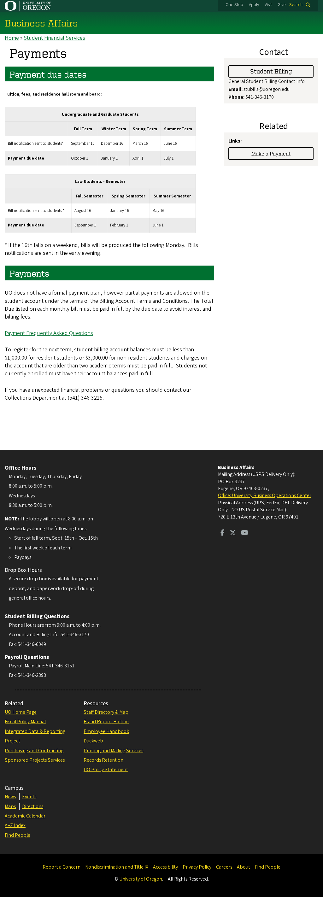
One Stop (234, 5)
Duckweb (93, 740)
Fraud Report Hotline (106, 721)
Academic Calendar (25, 815)
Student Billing (271, 71)
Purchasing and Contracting (34, 750)
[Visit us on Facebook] (222, 533)
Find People (17, 835)
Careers (224, 867)
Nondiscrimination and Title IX (116, 867)
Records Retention (103, 760)
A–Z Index (15, 825)
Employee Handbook (106, 731)
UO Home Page (21, 712)
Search (295, 5)
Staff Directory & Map (106, 712)
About (243, 867)
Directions (32, 806)
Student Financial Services (54, 38)
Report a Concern (61, 867)
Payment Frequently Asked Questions (49, 333)
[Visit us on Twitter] (232, 533)
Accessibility (165, 867)
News (10, 796)
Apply (254, 5)
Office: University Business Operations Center (264, 495)
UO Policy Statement (106, 769)
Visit (268, 5)
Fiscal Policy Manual (25, 721)
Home (12, 38)
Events (29, 796)
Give (282, 5)
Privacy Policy (197, 867)
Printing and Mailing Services (113, 750)
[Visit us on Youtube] (244, 533)
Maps (10, 806)
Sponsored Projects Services (35, 760)
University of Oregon (140, 879)
